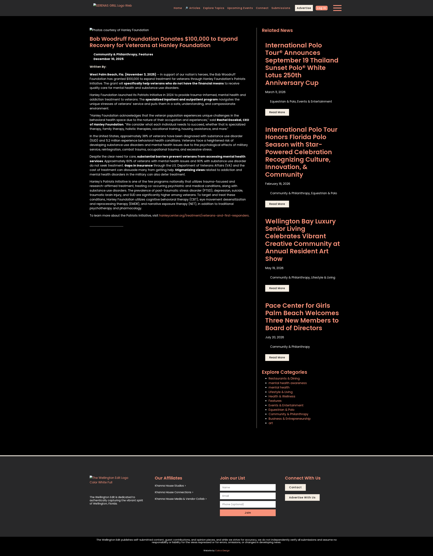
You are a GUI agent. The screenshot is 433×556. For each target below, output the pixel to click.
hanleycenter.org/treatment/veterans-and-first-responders (204, 215)
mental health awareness (288, 383)
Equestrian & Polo (281, 410)
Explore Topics (213, 8)
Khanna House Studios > (170, 486)
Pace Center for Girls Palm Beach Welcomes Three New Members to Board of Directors (302, 316)
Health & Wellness (282, 396)
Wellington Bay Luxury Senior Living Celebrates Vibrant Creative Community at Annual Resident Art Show (302, 240)
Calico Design (222, 550)
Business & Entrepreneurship (290, 419)
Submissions (280, 8)
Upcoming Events (240, 8)
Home (178, 8)
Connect (262, 8)
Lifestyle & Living (281, 392)
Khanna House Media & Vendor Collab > (181, 499)
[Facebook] (100, 514)
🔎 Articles (192, 8)
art (271, 423)
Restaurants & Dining (284, 378)
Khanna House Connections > (174, 492)
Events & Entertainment (286, 405)
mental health (279, 387)
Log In (321, 8)
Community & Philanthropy (288, 414)
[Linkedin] (115, 514)
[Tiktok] (108, 514)
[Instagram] (93, 514)
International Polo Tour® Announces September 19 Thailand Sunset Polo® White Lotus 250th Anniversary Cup (301, 64)
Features (275, 401)
